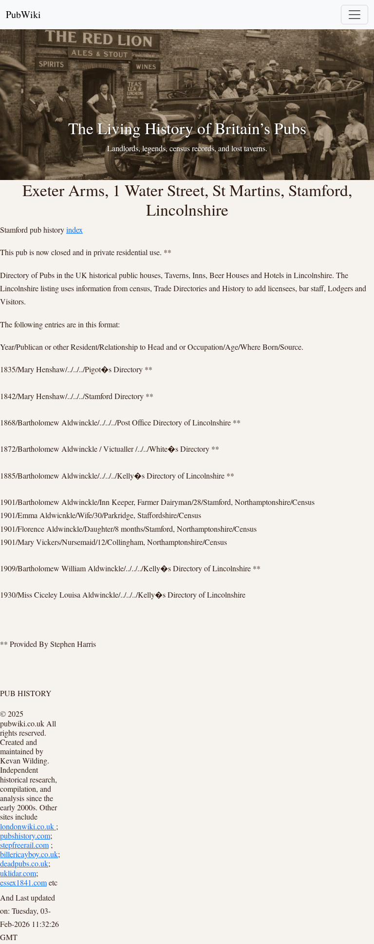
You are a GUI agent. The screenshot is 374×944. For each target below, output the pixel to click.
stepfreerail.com (24, 845)
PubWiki (23, 14)
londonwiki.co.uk (28, 826)
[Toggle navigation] (354, 14)
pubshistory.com (25, 835)
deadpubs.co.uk (24, 863)
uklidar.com (18, 873)
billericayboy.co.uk (29, 854)
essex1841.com (23, 882)
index (74, 229)
